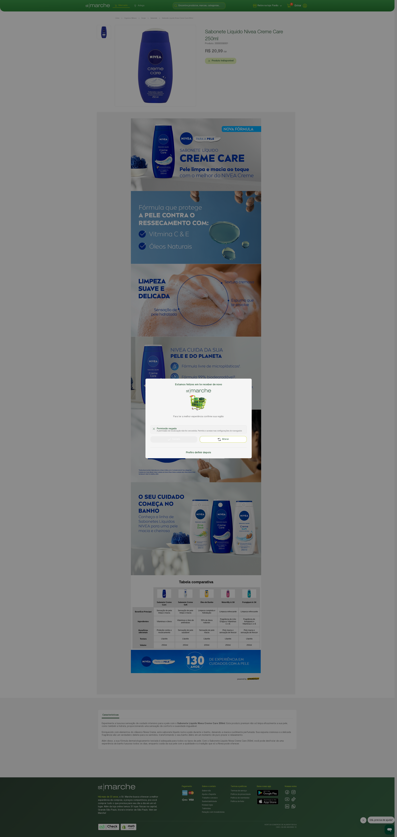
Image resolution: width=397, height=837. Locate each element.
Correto (176, 439)
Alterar (225, 439)
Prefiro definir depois (198, 453)
